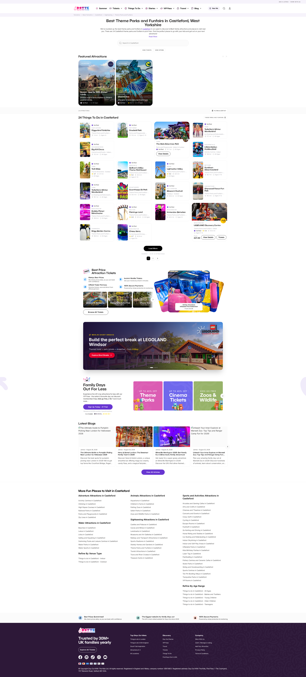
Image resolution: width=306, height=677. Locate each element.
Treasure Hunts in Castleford (142, 558)
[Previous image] (157, 130)
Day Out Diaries (168, 639)
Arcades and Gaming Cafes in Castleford (199, 503)
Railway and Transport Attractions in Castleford (149, 538)
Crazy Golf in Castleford (192, 517)
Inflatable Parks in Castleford (194, 547)
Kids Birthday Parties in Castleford (196, 550)
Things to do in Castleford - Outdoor (92, 562)
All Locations (134, 653)
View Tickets (146, 50)
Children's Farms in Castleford (142, 504)
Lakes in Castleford (85, 531)
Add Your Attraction (201, 646)
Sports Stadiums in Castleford (142, 541)
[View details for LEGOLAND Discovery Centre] (209, 222)
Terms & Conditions (201, 653)
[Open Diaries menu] (157, 8)
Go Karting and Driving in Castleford (197, 530)
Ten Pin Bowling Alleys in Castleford (196, 574)
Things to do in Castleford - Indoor (91, 558)
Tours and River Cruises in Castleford (145, 555)
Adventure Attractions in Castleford (96, 495)
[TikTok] (93, 657)
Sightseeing (108, 15)
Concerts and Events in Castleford (196, 513)
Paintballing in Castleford (192, 557)
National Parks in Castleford (89, 511)
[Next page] (157, 258)
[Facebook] (80, 657)
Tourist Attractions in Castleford (143, 551)
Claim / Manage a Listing (203, 643)
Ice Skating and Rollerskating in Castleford (199, 537)
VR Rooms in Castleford (192, 580)
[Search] (224, 8)
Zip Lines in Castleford (87, 517)
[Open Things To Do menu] (142, 8)
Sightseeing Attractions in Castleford (150, 519)
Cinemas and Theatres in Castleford (197, 510)
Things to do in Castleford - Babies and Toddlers (202, 594)
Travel (183, 8)
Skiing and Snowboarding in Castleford (198, 567)
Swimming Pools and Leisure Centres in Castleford (98, 541)
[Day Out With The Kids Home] (81, 8)
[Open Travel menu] (188, 8)
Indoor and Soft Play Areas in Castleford (198, 544)
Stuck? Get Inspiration (137, 646)
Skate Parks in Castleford (192, 564)
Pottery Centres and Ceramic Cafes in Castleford (202, 560)
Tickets (116, 8)
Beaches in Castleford (87, 528)
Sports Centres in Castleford (194, 570)
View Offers (159, 50)
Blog (196, 8)
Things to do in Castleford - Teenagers (198, 604)
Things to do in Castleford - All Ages (197, 591)
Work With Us (295, 2)
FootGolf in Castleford (191, 527)
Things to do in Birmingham (139, 643)
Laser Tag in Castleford (192, 554)
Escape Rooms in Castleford (194, 523)
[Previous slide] (223, 56)
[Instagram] (99, 657)
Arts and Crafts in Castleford (194, 507)
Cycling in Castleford (191, 520)
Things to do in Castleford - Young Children (199, 598)
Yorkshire (77, 15)
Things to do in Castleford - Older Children (199, 601)
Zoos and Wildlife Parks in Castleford (145, 514)
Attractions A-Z (135, 650)
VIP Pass (168, 8)
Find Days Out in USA (170, 657)
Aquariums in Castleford (140, 501)
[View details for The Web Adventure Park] (171, 140)
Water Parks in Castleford (88, 545)
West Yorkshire (87, 15)
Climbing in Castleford (87, 504)
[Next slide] (226, 56)
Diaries (152, 8)
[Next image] (187, 130)
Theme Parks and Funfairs (124, 15)
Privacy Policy (200, 650)
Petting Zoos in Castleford (141, 507)
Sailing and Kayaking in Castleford (91, 538)
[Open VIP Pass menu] (174, 8)
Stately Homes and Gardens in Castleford (147, 545)
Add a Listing (283, 2)
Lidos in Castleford (85, 534)
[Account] (229, 8)
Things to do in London (137, 639)
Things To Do (134, 8)
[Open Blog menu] (200, 8)
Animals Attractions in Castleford (148, 495)
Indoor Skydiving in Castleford (194, 540)
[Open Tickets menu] (121, 8)
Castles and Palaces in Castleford (144, 524)
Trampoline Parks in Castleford (195, 577)
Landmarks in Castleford (140, 531)
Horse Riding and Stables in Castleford (198, 534)
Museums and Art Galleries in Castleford (146, 534)
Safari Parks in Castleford (140, 511)
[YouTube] (105, 657)
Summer (103, 8)
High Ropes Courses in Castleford (91, 507)
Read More (153, 36)
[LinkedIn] (86, 657)
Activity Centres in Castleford (89, 501)
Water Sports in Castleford (88, 548)
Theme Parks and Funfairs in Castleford (146, 548)
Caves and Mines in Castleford (142, 528)
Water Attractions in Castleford (94, 523)
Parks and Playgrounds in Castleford (92, 514)
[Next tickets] (153, 299)
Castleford (98, 15)
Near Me (215, 8)
